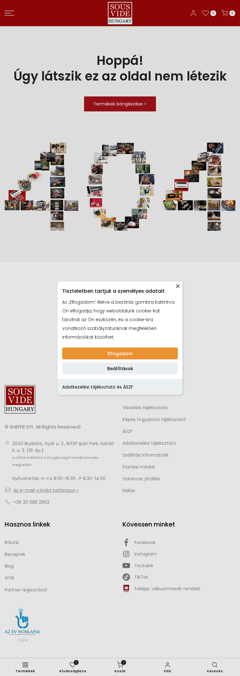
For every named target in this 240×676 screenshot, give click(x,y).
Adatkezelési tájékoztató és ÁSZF (97, 387)
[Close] (177, 286)
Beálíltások (120, 368)
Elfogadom (120, 353)
